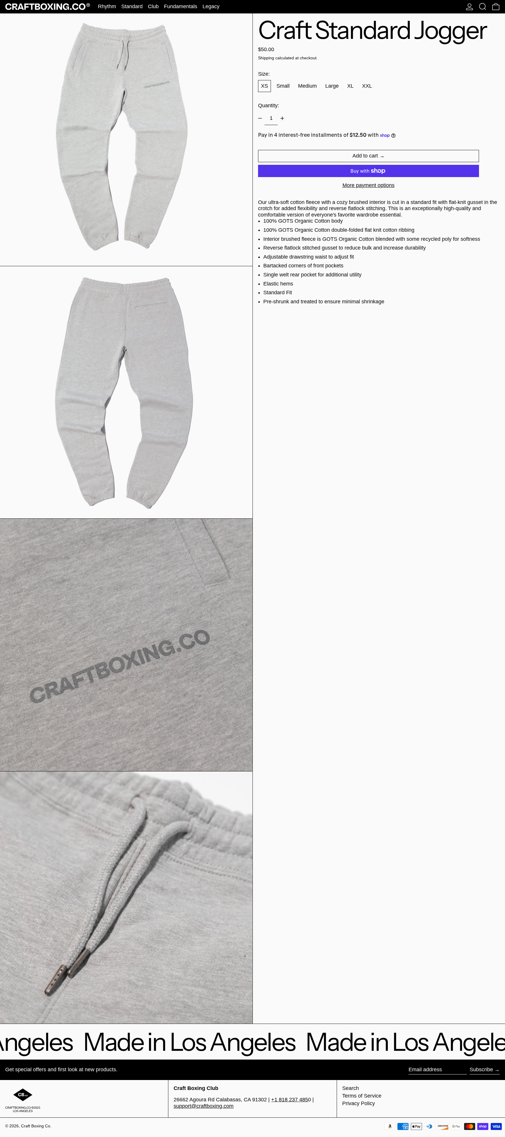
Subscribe (481, 1069)
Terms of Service (361, 1096)
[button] (483, 6)
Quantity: (268, 105)
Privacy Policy (358, 1103)
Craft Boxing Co (35, 1126)
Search (350, 1088)
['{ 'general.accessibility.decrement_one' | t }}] (260, 118)
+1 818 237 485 (289, 1100)
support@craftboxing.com (204, 1106)
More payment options (369, 185)
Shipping (266, 58)
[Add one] (282, 118)
